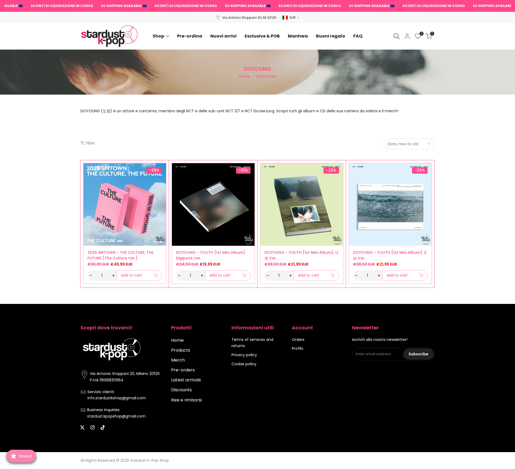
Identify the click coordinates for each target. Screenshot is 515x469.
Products (180, 350)
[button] (86, 169)
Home (245, 76)
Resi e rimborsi (186, 400)
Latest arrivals (186, 380)
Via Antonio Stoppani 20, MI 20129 (249, 17)
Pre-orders (183, 370)
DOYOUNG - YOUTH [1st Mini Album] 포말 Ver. (390, 255)
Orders (298, 339)
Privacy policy (244, 355)
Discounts (181, 390)
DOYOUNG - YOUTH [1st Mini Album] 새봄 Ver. (301, 255)
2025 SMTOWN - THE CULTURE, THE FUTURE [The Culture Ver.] (120, 255)
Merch (178, 360)
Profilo (297, 348)
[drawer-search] (397, 36)
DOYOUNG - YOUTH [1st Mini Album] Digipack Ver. (210, 255)
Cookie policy (243, 364)
